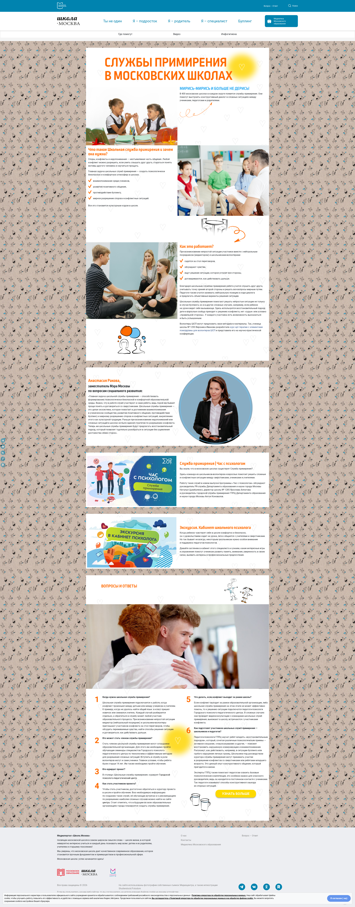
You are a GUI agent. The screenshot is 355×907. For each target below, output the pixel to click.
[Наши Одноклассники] (266, 887)
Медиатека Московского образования (201, 844)
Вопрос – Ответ (271, 6)
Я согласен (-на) (338, 898)
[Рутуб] (3, 466)
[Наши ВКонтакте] (254, 887)
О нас (184, 835)
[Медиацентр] (113, 872)
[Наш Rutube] (278, 887)
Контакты (186, 840)
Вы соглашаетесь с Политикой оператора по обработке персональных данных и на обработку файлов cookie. (202, 898)
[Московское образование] (68, 872)
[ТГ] (3, 441)
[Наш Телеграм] (242, 887)
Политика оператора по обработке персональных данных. (219, 895)
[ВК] (3, 453)
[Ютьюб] (3, 447)
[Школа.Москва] (89, 872)
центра (106, 802)
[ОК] (3, 460)
